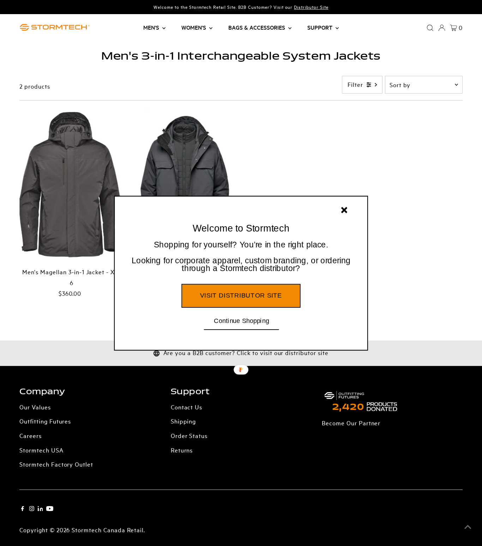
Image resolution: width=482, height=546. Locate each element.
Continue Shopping (241, 320)
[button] (241, 256)
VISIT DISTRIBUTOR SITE (241, 295)
